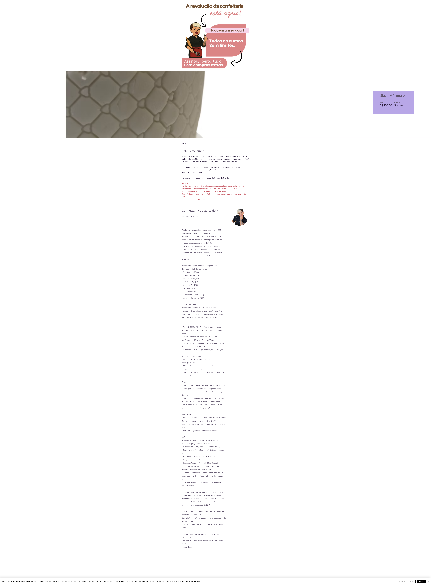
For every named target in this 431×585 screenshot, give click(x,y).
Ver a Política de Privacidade (192, 581)
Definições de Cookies (406, 581)
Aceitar (421, 581)
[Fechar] (428, 581)
